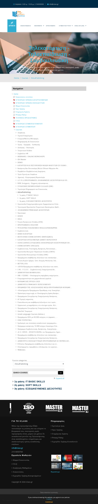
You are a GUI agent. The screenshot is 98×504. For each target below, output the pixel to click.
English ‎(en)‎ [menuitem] (79, 25)
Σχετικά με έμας (58, 426)
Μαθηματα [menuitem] (38, 25)
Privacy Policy (57, 437)
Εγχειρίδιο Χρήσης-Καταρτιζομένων (27, 475)
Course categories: (19, 360)
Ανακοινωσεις (25, 25)
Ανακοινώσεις (18, 472)
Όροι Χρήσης (57, 430)
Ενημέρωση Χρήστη (60, 433)
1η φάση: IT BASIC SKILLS (29, 381)
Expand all (60, 378)
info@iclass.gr (17, 448)
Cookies (49, 499)
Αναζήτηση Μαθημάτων (22, 468)
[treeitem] (49, 94)
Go (61, 373)
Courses (25, 78)
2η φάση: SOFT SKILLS (27, 385)
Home (16, 78)
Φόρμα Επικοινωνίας (21, 460)
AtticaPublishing (37, 78)
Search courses (20, 372)
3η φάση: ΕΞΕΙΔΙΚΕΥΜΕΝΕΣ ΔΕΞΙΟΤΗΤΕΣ (38, 388)
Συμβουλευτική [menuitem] (65, 25)
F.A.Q (15, 464)
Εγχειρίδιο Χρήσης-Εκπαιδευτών (65, 441)
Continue (49, 502)
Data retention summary (49, 492)
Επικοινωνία (50, 25)
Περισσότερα (55, 472)
